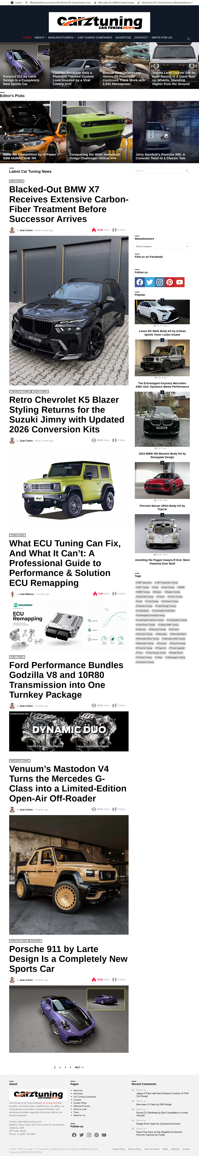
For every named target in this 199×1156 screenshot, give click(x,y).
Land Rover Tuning (146, 625)
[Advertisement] (162, 206)
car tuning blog (49, 1103)
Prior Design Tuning (157, 653)
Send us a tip (80, 1109)
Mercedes (162, 634)
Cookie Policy (80, 1103)
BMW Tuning (17, 181)
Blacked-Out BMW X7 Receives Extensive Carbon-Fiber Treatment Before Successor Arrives (69, 204)
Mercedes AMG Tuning (174, 639)
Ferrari (161, 597)
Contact (141, 37)
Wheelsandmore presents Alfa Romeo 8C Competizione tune (60, 3)
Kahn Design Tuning (166, 606)
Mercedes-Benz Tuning (148, 639)
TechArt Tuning (144, 657)
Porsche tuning (178, 643)
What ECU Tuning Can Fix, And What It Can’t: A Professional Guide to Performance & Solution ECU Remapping (65, 563)
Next (77, 1067)
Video (159, 657)
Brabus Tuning (173, 592)
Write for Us (162, 37)
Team (76, 1112)
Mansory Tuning (158, 629)
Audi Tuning (168, 587)
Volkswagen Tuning (176, 657)
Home (27, 37)
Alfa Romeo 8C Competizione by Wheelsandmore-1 (167, 3)
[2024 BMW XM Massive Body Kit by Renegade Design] (162, 419)
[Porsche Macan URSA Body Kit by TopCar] (162, 480)
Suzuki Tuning (40, 392)
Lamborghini (143, 611)
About (39, 37)
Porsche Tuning (19, 941)
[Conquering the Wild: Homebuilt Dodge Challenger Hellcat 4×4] (99, 132)
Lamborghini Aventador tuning (151, 615)
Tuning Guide (17, 535)
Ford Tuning (17, 657)
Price (140, 653)
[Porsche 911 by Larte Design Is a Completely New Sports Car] (25, 65)
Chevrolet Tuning (20, 392)
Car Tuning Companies (94, 37)
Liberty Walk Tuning (169, 625)
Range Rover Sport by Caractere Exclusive (158, 1123)
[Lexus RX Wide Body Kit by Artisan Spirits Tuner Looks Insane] (162, 312)
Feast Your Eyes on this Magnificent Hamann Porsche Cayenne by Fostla (159, 1133)
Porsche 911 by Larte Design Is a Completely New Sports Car (68, 959)
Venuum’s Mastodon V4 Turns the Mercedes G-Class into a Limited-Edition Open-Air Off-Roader (68, 783)
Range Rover (177, 653)
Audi (156, 587)
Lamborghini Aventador (164, 611)
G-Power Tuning (170, 601)
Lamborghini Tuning (177, 620)
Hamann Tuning (145, 606)
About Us (78, 1090)
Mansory (142, 629)
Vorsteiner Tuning (145, 662)
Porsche (162, 643)
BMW (181, 587)
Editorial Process (82, 1106)
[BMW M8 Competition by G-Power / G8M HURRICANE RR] (33, 132)
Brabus (158, 592)
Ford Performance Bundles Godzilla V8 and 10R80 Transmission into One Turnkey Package (66, 680)
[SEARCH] (188, 38)
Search (187, 171)
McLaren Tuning (145, 634)
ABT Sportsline (144, 583)
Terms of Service (152, 1149)
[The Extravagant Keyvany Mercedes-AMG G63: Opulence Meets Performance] (162, 357)
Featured (36, 941)
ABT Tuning (143, 587)
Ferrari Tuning (175, 597)
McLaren (174, 629)
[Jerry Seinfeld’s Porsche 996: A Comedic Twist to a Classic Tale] (166, 132)
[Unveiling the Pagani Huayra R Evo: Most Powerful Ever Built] (162, 533)
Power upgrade (177, 648)
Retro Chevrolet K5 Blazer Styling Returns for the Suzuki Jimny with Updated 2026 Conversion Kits (67, 414)
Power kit (161, 648)
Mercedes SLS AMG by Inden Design (116, 3)
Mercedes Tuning (20, 761)
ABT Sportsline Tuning (167, 583)
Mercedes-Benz (179, 634)
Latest (18, 3)
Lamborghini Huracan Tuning (150, 620)
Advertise (123, 37)
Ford (140, 601)
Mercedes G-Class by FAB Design (154, 1104)
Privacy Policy (134, 1149)
